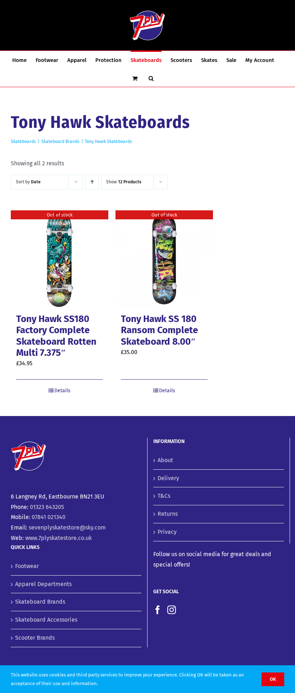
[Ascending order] (92, 182)
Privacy (167, 531)
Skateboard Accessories (46, 619)
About (165, 460)
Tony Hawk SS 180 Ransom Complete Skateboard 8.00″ (159, 330)
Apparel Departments (43, 584)
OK (273, 679)
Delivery (168, 478)
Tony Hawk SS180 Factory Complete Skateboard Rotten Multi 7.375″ (56, 335)
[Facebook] (157, 609)
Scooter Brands (35, 637)
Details (62, 391)
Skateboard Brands (40, 601)
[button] (151, 78)
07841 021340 (48, 517)
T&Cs (164, 495)
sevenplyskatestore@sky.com (67, 527)
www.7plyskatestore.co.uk (58, 538)
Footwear (27, 566)
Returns (168, 513)
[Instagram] (171, 609)
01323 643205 (47, 507)
